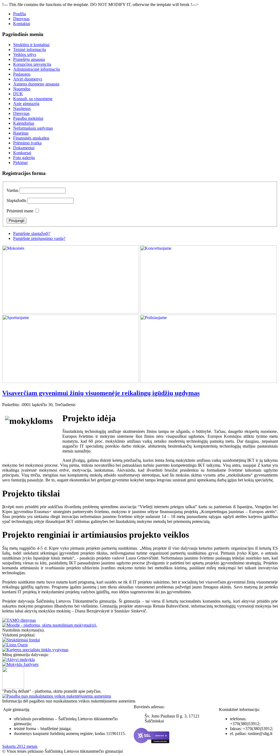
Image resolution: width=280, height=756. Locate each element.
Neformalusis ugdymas (33, 128)
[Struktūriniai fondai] (21, 640)
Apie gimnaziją (26, 103)
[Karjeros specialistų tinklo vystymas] (35, 649)
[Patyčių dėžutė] (13, 687)
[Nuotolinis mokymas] (49, 625)
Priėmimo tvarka (27, 143)
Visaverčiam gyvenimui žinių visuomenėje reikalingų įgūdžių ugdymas (101, 393)
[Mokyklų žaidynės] (20, 664)
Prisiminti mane (20, 211)
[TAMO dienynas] (19, 620)
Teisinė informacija (29, 49)
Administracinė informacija (36, 69)
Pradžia (19, 13)
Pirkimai (20, 162)
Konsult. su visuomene (32, 98)
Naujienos (22, 108)
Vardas (12, 190)
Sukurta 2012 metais (19, 746)
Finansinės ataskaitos (31, 138)
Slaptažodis (16, 200)
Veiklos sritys (24, 54)
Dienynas (21, 18)
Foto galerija (24, 157)
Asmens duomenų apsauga (36, 84)
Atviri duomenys (27, 79)
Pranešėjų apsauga (29, 59)
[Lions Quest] (15, 644)
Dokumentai (23, 147)
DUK (18, 93)
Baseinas (20, 133)
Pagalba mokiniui (28, 118)
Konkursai (22, 152)
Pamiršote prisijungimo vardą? (39, 238)
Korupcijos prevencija (32, 64)
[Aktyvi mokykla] (18, 659)
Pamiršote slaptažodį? (31, 233)
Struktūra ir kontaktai (31, 44)
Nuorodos (21, 89)
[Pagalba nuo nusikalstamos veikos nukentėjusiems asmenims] (56, 696)
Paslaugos (21, 74)
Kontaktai (21, 23)
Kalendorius (23, 123)
